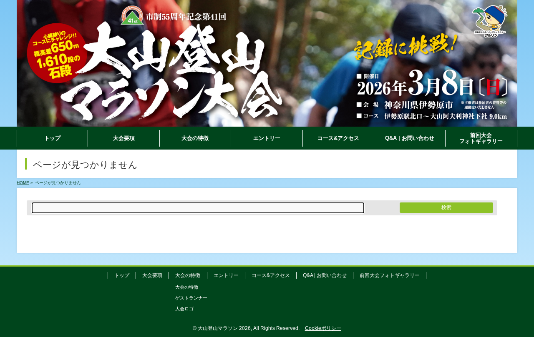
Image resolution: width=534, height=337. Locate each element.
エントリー (226, 275)
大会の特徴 (186, 287)
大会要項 (152, 275)
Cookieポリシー (323, 328)
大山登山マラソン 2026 (224, 328)
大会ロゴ (184, 308)
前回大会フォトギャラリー (390, 275)
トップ (121, 275)
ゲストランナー (191, 297)
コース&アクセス (271, 275)
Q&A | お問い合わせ (325, 275)
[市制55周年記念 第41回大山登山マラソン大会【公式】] (267, 120)
